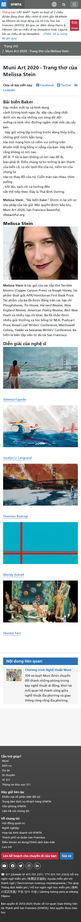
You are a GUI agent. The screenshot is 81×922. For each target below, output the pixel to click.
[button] (54, 4)
